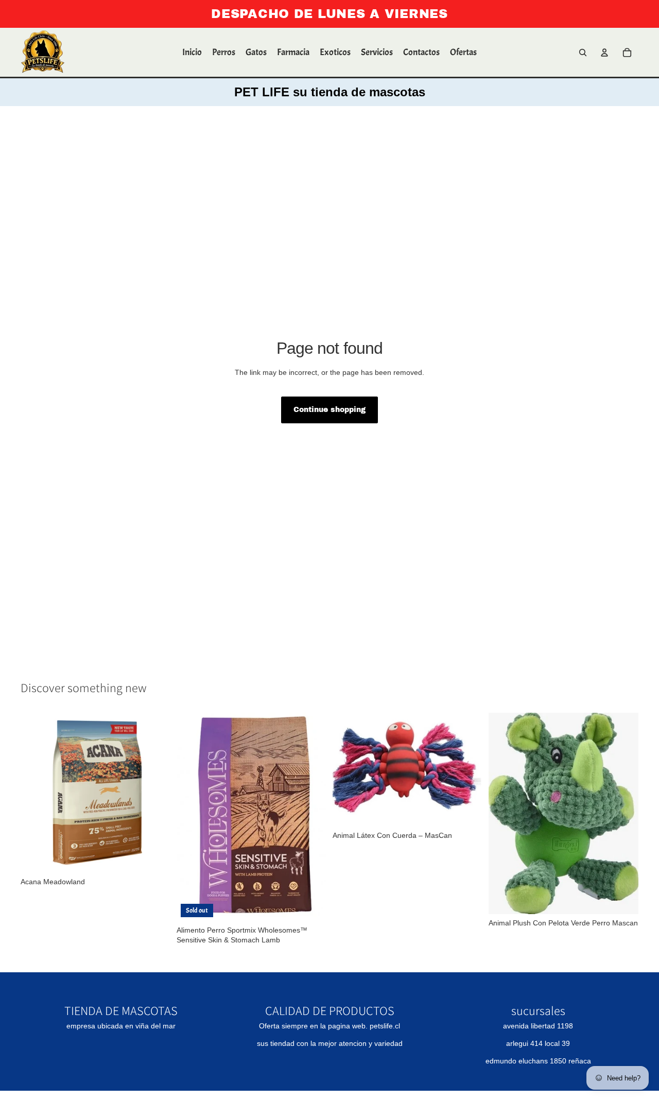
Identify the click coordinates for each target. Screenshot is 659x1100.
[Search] (582, 52)
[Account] (604, 52)
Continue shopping (329, 410)
